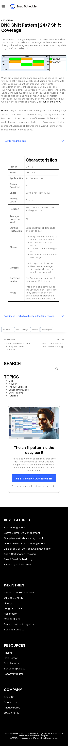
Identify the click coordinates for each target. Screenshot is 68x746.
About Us (9, 697)
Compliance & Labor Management (23, 537)
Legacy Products (13, 673)
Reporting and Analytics (17, 564)
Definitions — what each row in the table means (29, 315)
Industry (13, 383)
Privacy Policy (12, 707)
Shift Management (14, 527)
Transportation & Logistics (19, 624)
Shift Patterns (7, 20)
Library (8, 603)
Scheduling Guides (19, 389)
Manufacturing (12, 619)
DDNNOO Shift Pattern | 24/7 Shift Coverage (52, 343)
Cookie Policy (11, 712)
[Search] (56, 369)
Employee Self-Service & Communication (27, 548)
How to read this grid (15, 140)
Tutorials (13, 395)
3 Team (35, 329)
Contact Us (10, 702)
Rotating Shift (47, 329)
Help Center (10, 658)
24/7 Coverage (22, 329)
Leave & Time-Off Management (22, 532)
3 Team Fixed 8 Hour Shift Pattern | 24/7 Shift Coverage (17, 344)
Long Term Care (13, 608)
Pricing (8, 652)
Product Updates (18, 386)
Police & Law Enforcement (19, 592)
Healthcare (10, 613)
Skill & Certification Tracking (20, 553)
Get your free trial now (48, 101)
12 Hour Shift (7, 329)
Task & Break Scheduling (18, 559)
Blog (11, 380)
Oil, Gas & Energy (13, 597)
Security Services (14, 629)
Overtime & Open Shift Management (24, 543)
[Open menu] (3, 6)
